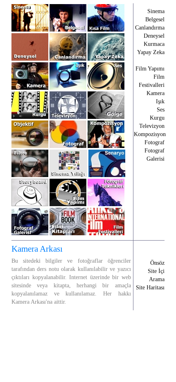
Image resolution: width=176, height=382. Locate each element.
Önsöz (157, 263)
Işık (160, 101)
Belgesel (155, 19)
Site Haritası (150, 287)
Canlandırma (150, 28)
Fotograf (154, 142)
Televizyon (152, 126)
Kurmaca (154, 44)
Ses (161, 110)
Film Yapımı (150, 69)
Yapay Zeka (151, 52)
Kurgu (157, 118)
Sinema (156, 11)
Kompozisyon (150, 134)
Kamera (156, 93)
